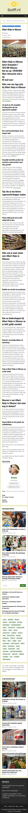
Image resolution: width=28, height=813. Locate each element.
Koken (4, 641)
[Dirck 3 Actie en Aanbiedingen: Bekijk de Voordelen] (14, 737)
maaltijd (14, 641)
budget (4, 627)
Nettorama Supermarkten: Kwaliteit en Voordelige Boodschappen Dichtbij (12, 577)
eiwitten (5, 630)
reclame (5, 649)
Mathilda (5, 33)
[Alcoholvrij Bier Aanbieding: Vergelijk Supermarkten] (14, 713)
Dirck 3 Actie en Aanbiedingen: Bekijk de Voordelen (13, 748)
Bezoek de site (14, 483)
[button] (2, 15)
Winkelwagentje (6, 659)
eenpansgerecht (20, 627)
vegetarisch (14, 654)
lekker (9, 641)
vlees (11, 657)
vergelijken (5, 657)
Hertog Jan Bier (10, 635)
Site (9, 811)
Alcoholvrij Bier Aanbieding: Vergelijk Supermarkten (12, 724)
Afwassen (17, 619)
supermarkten (17, 187)
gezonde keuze (6, 633)
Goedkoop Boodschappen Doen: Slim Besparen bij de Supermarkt (11, 771)
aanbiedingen (6, 99)
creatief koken (11, 627)
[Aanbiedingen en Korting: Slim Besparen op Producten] (14, 689)
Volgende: (4, 501)
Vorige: (8, 496)
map (11, 811)
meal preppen (6, 643)
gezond (15, 630)
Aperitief (5, 622)
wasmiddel (16, 657)
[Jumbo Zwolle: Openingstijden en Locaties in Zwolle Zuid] (14, 519)
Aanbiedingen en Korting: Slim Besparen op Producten (13, 700)
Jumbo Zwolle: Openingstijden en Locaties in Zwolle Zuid (13, 530)
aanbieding (10, 619)
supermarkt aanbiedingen (18, 491)
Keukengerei (6, 638)
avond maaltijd (12, 622)
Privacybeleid (17, 811)
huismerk (18, 635)
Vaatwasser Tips (6, 654)
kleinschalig (19, 638)
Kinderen (13, 638)
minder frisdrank (15, 643)
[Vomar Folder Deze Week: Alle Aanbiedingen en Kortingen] (14, 543)
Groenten (20, 633)
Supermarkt (17, 26)
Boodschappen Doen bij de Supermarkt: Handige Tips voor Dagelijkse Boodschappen (13, 612)
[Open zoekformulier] (25, 15)
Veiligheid (21, 654)
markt (19, 641)
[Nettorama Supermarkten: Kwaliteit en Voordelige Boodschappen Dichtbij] (14, 567)
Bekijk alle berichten (14, 487)
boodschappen (15, 154)
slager (18, 649)
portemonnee (11, 646)
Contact (21, 806)
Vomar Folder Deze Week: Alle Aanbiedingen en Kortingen (13, 554)
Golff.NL (24, 809)
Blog (5, 695)
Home (5, 806)
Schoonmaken (11, 649)
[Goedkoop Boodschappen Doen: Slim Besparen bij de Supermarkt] (14, 761)
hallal (4, 635)
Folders (10, 630)
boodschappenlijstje (16, 625)
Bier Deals (19, 622)
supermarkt (19, 275)
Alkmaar (4, 26)
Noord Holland (10, 26)
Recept (18, 646)
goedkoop (14, 633)
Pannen (4, 646)
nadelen (22, 643)
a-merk (4, 619)
